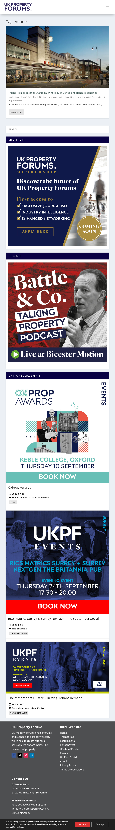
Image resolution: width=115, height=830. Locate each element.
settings (20, 827)
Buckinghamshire (50, 97)
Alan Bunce (16, 97)
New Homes (75, 97)
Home (63, 732)
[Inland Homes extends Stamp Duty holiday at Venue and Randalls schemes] (57, 57)
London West (67, 745)
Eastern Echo (67, 740)
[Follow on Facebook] (14, 755)
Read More (16, 112)
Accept (82, 824)
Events (64, 753)
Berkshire (38, 97)
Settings (100, 824)
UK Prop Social (68, 757)
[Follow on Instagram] (26, 755)
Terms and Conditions (72, 769)
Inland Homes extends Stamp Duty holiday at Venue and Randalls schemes (53, 92)
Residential (86, 97)
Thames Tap (97, 97)
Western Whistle (69, 749)
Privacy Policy (68, 765)
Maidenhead (64, 97)
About (63, 761)
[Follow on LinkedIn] (31, 755)
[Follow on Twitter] (20, 755)
